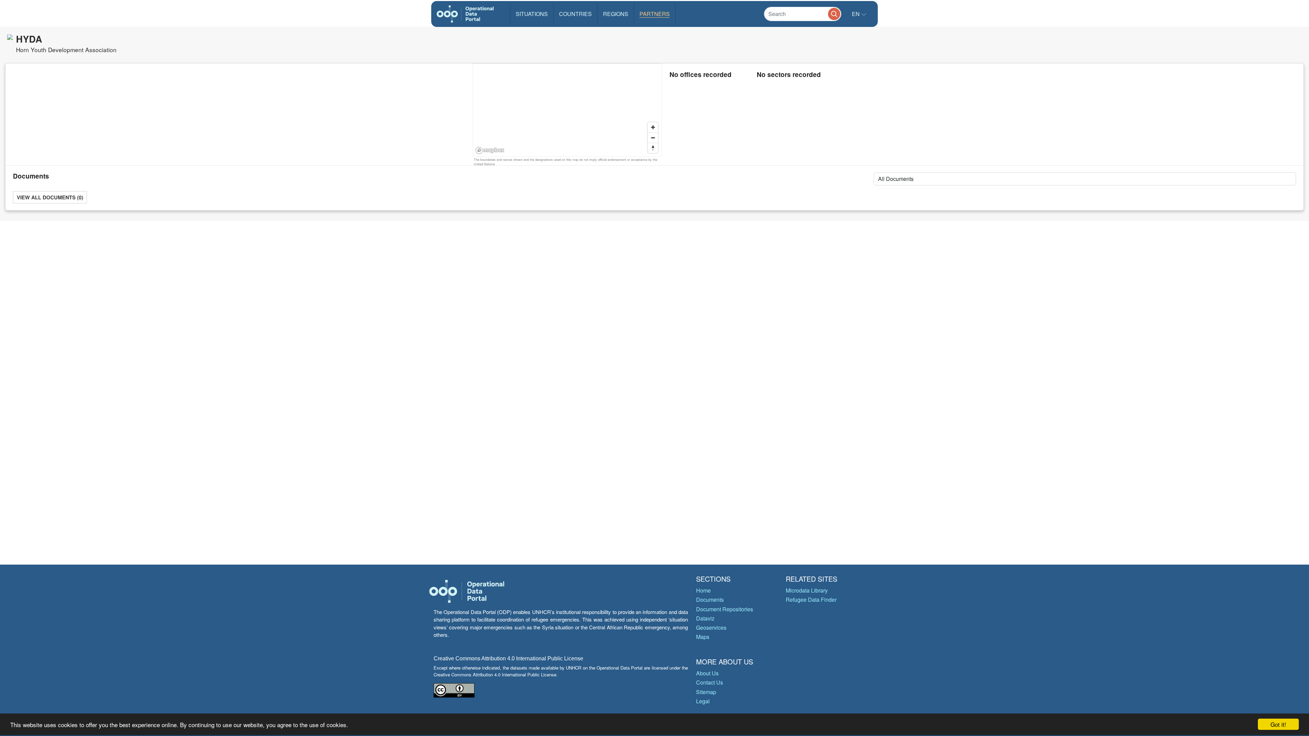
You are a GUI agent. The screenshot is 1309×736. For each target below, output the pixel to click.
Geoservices (711, 627)
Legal (703, 701)
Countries (575, 14)
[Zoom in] (653, 127)
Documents (710, 599)
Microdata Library (807, 590)
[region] (567, 110)
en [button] (856, 14)
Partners (655, 14)
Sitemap (706, 692)
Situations (532, 14)
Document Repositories (724, 609)
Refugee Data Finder (811, 599)
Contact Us (709, 682)
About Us (707, 673)
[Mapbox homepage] (490, 150)
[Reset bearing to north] (653, 148)
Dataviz (705, 618)
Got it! (1278, 724)
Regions (615, 14)
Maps (702, 637)
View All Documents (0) (50, 197)
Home (703, 590)
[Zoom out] (653, 138)
